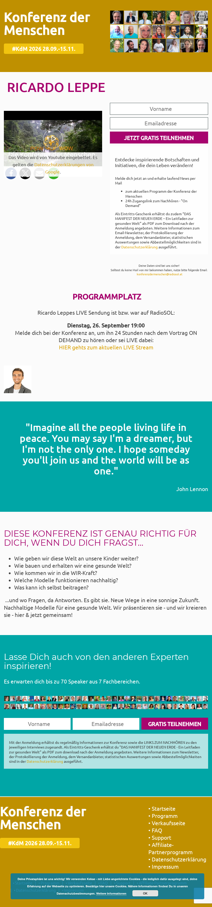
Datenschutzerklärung (139, 246)
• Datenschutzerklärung (177, 859)
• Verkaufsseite (166, 822)
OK (145, 893)
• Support (159, 837)
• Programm (163, 815)
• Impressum (163, 866)
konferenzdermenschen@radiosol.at (159, 274)
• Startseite (162, 808)
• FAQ (155, 830)
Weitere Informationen (111, 893)
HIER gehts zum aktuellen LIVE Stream (106, 347)
